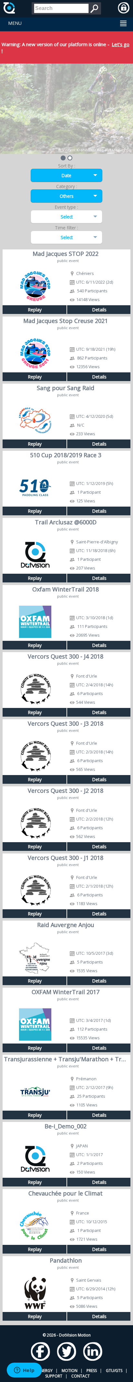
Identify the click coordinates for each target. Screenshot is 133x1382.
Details (99, 310)
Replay (35, 310)
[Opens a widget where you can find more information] (24, 1371)
